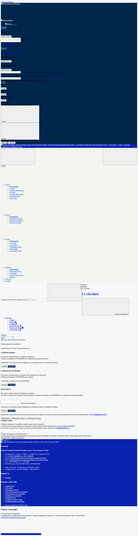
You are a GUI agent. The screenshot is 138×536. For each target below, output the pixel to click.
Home (84, 285)
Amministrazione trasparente (15, 501)
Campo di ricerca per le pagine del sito (14, 300)
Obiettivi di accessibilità (13, 496)
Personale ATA (15, 326)
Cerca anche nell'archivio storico (14, 340)
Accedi (4, 28)
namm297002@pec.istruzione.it (28, 460)
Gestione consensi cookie (13, 500)
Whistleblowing (10, 498)
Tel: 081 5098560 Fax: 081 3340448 (20, 456)
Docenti (12, 322)
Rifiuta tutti (18, 418)
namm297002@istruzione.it (28, 458)
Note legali (9, 488)
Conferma (12, 143)
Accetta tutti (34, 418)
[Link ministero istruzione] (10, 4)
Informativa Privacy (12, 490)
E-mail (23, 72)
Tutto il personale (16, 328)
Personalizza (6, 418)
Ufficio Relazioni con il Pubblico (16, 492)
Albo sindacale (15, 330)
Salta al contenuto (7, 2)
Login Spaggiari (56, 76)
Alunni (11, 320)
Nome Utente (25, 39)
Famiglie (13, 324)
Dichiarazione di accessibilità (15, 494)
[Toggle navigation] (18, 156)
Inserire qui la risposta (28, 403)
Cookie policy (10, 486)
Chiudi (4, 88)
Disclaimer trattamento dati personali (13, 517)
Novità (84, 287)
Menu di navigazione (121, 314)
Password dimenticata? (8, 45)
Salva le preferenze (18, 438)
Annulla (4, 143)
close (3, 166)
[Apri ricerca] (120, 156)
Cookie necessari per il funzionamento (14, 434)
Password (24, 41)
